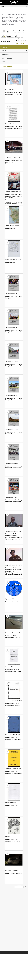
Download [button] (8, 31)
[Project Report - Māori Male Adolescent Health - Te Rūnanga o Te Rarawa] (13, 724)
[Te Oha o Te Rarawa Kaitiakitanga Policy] (13, 181)
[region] (14, 57)
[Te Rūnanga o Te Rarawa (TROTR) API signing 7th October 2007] (13, 147)
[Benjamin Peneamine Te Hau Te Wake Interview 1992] (13, 554)
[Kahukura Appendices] (13, 791)
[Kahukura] (13, 825)
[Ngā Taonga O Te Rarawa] (13, 859)
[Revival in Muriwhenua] (13, 113)
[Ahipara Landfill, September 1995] (13, 690)
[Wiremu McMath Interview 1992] (13, 520)
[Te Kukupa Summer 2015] (13, 452)
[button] (14, 31)
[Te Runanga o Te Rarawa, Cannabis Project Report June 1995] (13, 758)
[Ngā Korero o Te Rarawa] (13, 588)
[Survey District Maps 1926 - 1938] (13, 248)
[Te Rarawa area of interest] (13, 214)
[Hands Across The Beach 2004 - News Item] (13, 622)
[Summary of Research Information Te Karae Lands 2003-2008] (13, 656)
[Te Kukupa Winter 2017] (13, 384)
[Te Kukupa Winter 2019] (13, 282)
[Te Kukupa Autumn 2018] (13, 350)
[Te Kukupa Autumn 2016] (13, 418)
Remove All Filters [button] (20, 43)
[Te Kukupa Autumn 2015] (13, 486)
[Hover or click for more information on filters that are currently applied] (25, 41)
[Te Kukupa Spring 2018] (13, 316)
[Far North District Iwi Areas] (13, 79)
